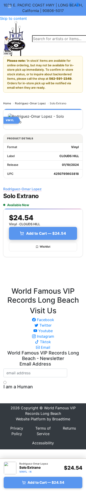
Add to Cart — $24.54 (46, 233)
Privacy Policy (16, 431)
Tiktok (45, 342)
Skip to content (13, 18)
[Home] (14, 38)
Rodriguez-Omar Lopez (30, 103)
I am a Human (18, 387)
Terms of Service (43, 431)
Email (45, 347)
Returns (69, 428)
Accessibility (43, 443)
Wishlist (45, 246)
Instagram (45, 336)
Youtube (45, 330)
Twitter (45, 325)
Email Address (35, 364)
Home (7, 103)
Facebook (45, 319)
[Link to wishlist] (71, 4)
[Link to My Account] (77, 4)
